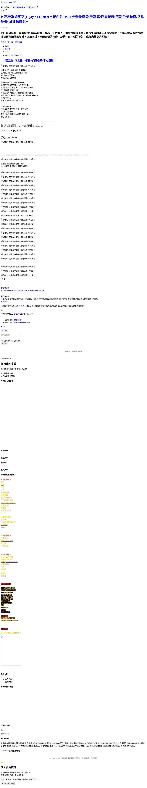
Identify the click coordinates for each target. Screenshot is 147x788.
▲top (3, 326)
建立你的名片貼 (5, 734)
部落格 (7, 49)
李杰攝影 (4, 301)
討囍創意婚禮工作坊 (8, 618)
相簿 (7, 46)
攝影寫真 (18, 42)
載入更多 (4, 330)
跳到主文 (4, 28)
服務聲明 (94, 758)
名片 (7, 51)
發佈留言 (4, 343)
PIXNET (57, 758)
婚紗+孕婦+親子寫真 (22, 322)
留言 (21, 314)
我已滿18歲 (5, 784)
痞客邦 (16, 314)
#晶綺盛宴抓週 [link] (10, 100)
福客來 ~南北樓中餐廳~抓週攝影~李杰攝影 (29, 60)
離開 (12, 784)
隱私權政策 (85, 758)
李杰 (2, 730)
